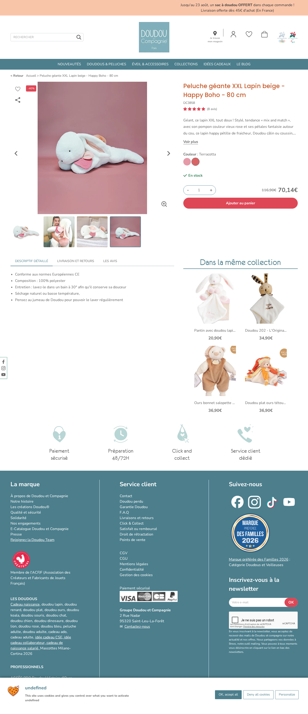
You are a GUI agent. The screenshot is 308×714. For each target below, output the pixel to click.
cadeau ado (57, 631)
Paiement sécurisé (135, 588)
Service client (138, 484)
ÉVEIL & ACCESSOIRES (150, 64)
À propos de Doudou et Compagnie (39, 496)
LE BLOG (244, 64)
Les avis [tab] (110, 261)
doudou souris (32, 615)
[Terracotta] (195, 161)
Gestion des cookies (136, 575)
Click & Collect (132, 523)
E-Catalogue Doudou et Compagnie (39, 528)
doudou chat (56, 615)
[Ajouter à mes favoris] (17, 89)
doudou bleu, (51, 626)
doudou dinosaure (49, 620)
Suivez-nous (245, 484)
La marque (25, 484)
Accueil (31, 76)
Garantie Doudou (134, 506)
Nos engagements (25, 523)
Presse (16, 534)
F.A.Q (124, 512)
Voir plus (190, 141)
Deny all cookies (258, 694)
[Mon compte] (233, 34)
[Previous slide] (15, 153)
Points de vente (132, 539)
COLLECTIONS (186, 64)
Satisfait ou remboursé (138, 528)
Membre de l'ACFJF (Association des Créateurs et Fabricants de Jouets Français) (40, 578)
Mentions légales (134, 564)
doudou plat (33, 609)
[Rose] (187, 161)
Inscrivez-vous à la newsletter (254, 584)
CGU (124, 558)
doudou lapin (52, 604)
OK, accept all (228, 694)
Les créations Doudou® (29, 506)
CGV (123, 553)
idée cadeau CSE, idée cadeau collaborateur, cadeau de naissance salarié (40, 643)
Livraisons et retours (137, 517)
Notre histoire (22, 501)
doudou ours (54, 609)
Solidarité (18, 517)
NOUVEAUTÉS (69, 64)
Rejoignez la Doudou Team (32, 539)
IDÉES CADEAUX (217, 64)
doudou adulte (35, 631)
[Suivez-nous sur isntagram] (3, 367)
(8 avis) (212, 109)
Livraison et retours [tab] (75, 261)
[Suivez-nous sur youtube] (3, 374)
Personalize (287, 694)
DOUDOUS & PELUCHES (106, 64)
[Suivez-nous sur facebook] (3, 361)
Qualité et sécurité (25, 512)
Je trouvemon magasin (215, 40)
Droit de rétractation (136, 534)
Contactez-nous (137, 626)
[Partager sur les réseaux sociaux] (17, 100)
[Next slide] (168, 153)
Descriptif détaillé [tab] (31, 261)
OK (291, 602)
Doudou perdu (131, 501)
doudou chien (21, 620)
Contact (126, 496)
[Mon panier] (264, 34)
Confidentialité (132, 569)
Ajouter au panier (240, 203)
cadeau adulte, (22, 637)
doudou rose (28, 626)
